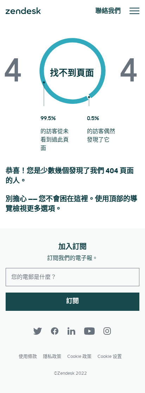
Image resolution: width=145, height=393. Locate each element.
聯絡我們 (108, 11)
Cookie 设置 (109, 356)
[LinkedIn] (71, 331)
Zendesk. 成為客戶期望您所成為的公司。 (23, 10)
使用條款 (28, 356)
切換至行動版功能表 (134, 11)
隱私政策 (52, 356)
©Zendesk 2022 (70, 373)
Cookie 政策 (79, 356)
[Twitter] (37, 331)
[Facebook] (54, 331)
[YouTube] (89, 331)
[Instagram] (107, 331)
